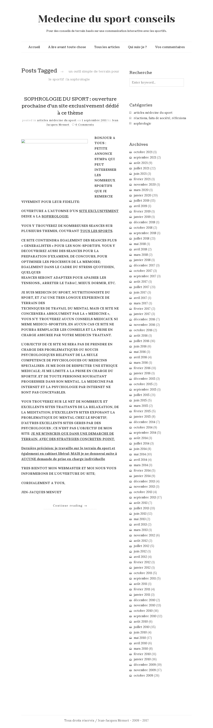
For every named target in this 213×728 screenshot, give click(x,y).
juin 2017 (140, 292)
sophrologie (142, 123)
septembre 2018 (145, 233)
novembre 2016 (144, 325)
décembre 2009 (145, 665)
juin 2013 (140, 514)
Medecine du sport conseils (106, 19)
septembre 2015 (145, 389)
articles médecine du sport (57, 120)
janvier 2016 (142, 373)
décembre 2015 (144, 379)
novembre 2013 (144, 486)
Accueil (34, 47)
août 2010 (141, 621)
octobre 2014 (143, 427)
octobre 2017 (143, 271)
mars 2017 (141, 303)
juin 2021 (140, 174)
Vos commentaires (170, 47)
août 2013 (140, 503)
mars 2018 (141, 255)
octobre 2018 (143, 228)
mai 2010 (140, 638)
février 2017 (142, 309)
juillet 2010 (142, 627)
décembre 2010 (144, 600)
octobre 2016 (143, 330)
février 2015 (142, 411)
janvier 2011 (142, 595)
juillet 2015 (142, 395)
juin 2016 (140, 346)
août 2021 (141, 163)
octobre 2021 (143, 152)
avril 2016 (140, 357)
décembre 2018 (144, 222)
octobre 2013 (143, 492)
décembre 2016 (144, 319)
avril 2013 (140, 524)
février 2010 (142, 654)
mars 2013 (141, 530)
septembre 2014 (145, 433)
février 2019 (142, 211)
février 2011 (142, 589)
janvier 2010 (142, 659)
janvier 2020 (142, 195)
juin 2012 (140, 551)
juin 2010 (140, 632)
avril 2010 (140, 643)
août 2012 (141, 541)
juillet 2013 (141, 508)
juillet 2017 (141, 287)
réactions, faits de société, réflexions (160, 118)
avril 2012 (140, 557)
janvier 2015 (142, 416)
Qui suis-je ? (137, 47)
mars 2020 (141, 190)
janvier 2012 (142, 567)
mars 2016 (141, 363)
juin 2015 (140, 400)
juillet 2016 (141, 341)
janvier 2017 (142, 314)
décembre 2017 (144, 265)
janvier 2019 (142, 217)
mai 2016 (140, 352)
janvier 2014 (142, 476)
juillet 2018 (141, 238)
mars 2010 (141, 649)
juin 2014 (140, 449)
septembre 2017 (145, 276)
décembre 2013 (144, 481)
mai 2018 (140, 244)
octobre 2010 (143, 611)
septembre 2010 (145, 616)
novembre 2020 (145, 184)
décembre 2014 (144, 422)
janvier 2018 (142, 260)
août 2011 (140, 584)
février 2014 (142, 470)
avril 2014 (140, 460)
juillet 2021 (141, 168)
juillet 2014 (141, 443)
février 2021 (142, 179)
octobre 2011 (143, 573)
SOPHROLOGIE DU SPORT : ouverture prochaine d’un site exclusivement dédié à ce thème (70, 106)
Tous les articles (107, 47)
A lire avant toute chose (67, 47)
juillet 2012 (141, 546)
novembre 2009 (145, 670)
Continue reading (70, 505)
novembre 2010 (144, 605)
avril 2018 (140, 249)
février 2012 (142, 562)
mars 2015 (141, 406)
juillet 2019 (141, 200)
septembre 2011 (145, 578)
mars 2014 (141, 465)
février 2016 (142, 368)
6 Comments (85, 124)
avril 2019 (140, 206)
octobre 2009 (143, 675)
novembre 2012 (144, 535)
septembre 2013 (145, 497)
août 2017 (141, 281)
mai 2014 (140, 454)
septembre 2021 (145, 157)
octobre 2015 (143, 384)
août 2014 (141, 438)
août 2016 (141, 335)
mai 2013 (140, 519)
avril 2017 (140, 298)
